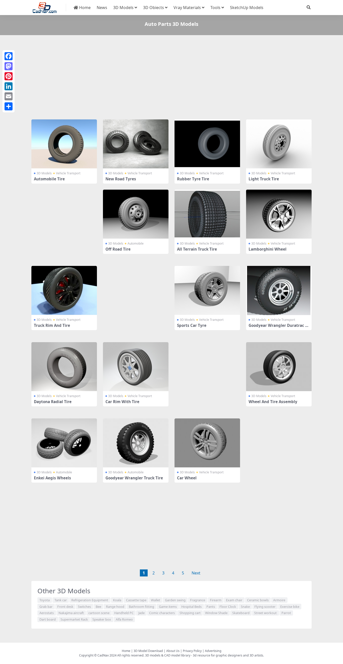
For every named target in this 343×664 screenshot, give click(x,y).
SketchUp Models (246, 7)
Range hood (115, 606)
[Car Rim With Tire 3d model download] (135, 366)
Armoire (279, 600)
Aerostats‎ (46, 613)
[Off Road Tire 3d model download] (135, 214)
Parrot (286, 613)
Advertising (213, 651)
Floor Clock (227, 606)
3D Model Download (148, 651)
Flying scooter (264, 606)
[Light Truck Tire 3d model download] (279, 144)
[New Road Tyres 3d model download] (135, 144)
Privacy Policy (192, 651)
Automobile (136, 243)
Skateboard (241, 613)
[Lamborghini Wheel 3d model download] (279, 214)
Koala (117, 600)
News (102, 7)
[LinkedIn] (9, 86)
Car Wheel (187, 477)
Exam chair (234, 600)
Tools (215, 7)
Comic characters (162, 613)
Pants (210, 606)
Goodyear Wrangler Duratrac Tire (279, 327)
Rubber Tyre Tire (193, 178)
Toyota (44, 600)
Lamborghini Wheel (268, 249)
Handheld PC (124, 613)
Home (84, 7)
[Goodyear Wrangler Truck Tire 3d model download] (135, 443)
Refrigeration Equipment (89, 600)
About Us (173, 651)
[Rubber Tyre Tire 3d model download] (207, 144)
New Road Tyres (120, 178)
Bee (98, 606)
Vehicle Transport (68, 173)
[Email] (9, 96)
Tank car (60, 600)
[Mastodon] (9, 66)
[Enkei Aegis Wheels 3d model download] (64, 443)
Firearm (215, 600)
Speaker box (101, 619)
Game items (168, 606)
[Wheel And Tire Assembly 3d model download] (279, 366)
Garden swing (175, 600)
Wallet (155, 600)
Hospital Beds (191, 606)
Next (196, 573)
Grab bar (45, 606)
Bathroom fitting (141, 606)
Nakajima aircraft (71, 613)
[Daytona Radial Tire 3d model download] (64, 366)
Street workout (265, 613)
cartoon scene (98, 613)
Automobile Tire (49, 178)
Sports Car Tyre (191, 325)
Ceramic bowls (258, 600)
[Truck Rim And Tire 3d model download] (64, 290)
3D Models (123, 7)
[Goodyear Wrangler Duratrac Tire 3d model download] (279, 290)
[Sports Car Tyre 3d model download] (207, 290)
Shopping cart (190, 613)
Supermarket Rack (74, 619)
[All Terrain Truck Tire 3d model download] (207, 214)
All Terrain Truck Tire (197, 249)
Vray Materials (187, 7)
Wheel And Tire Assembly (273, 401)
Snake (245, 606)
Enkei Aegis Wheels (52, 477)
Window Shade (216, 613)
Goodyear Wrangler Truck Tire (134, 477)
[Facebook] (9, 56)
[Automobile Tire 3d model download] (64, 144)
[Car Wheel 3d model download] (207, 443)
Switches (84, 606)
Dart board (47, 619)
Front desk (65, 606)
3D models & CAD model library (167, 655)
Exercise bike (289, 606)
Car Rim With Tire (122, 401)
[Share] (9, 106)
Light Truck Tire (264, 178)
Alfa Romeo (124, 619)
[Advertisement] (171, 78)
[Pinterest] (9, 76)
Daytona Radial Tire (53, 401)
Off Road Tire (118, 249)
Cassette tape (136, 600)
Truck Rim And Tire (52, 325)
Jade (141, 613)
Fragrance (197, 600)
